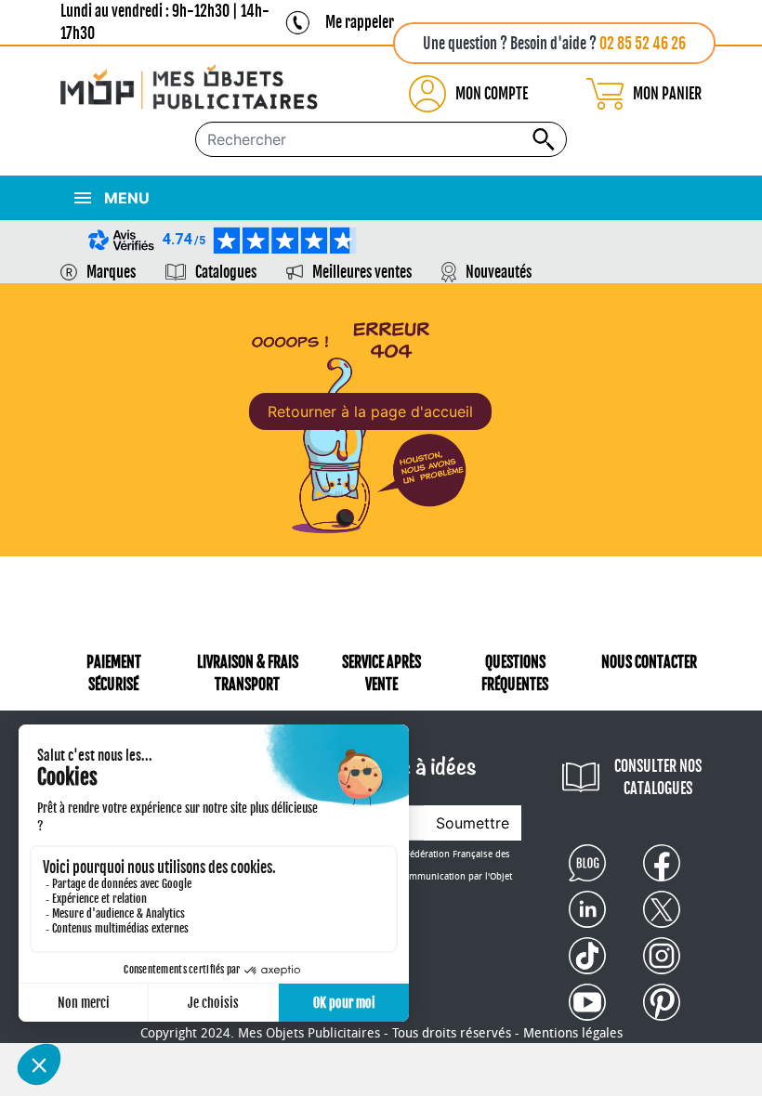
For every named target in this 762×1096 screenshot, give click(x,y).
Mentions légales (573, 1033)
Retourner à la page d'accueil (370, 411)
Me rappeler (359, 22)
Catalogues (225, 272)
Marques (111, 272)
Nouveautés (499, 272)
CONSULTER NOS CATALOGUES (658, 777)
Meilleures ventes (362, 272)
